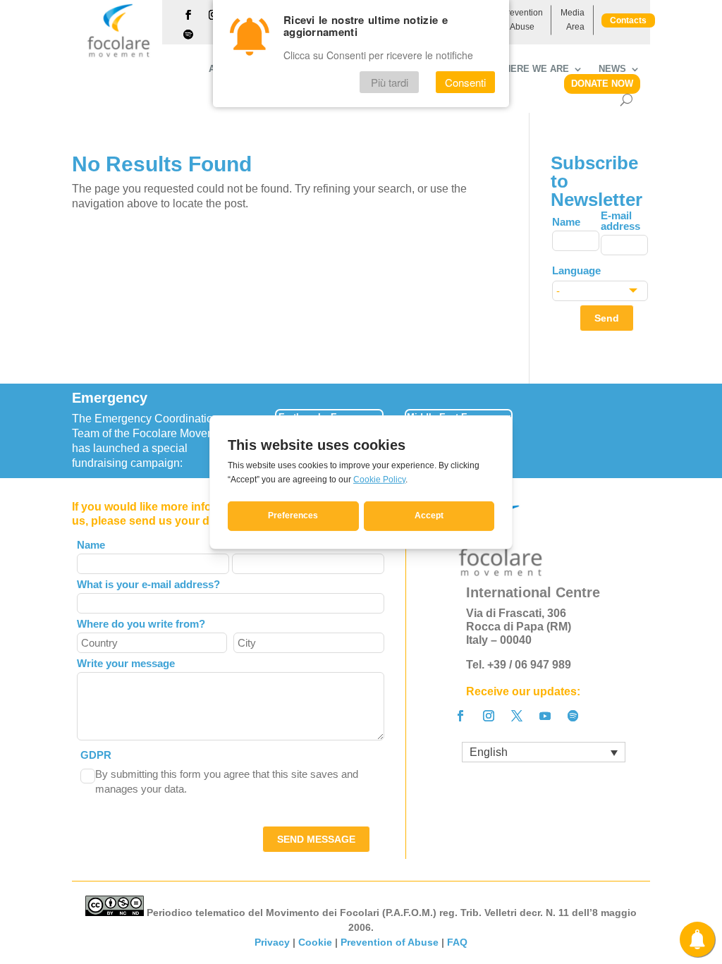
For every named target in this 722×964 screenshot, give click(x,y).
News (612, 69)
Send (606, 318)
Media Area (573, 20)
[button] (652, 426)
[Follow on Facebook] (188, 15)
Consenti (465, 82)
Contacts (628, 20)
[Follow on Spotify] (188, 34)
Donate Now (602, 83)
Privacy (272, 942)
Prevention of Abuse (522, 20)
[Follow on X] (517, 715)
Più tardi (389, 82)
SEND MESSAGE (316, 839)
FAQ (457, 942)
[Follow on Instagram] (488, 715)
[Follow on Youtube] (545, 715)
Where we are (532, 69)
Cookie (315, 942)
